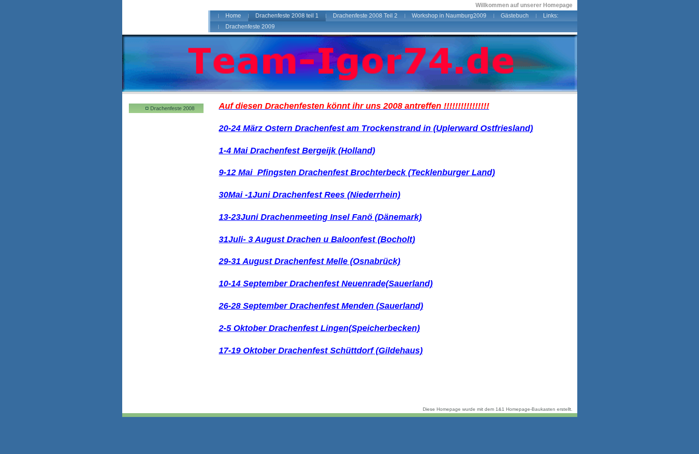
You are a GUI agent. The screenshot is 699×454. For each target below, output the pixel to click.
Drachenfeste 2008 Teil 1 (172, 109)
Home (233, 15)
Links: (550, 15)
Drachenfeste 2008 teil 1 (287, 15)
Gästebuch (515, 15)
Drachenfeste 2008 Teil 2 (365, 15)
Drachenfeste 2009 (250, 26)
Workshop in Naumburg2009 (449, 15)
